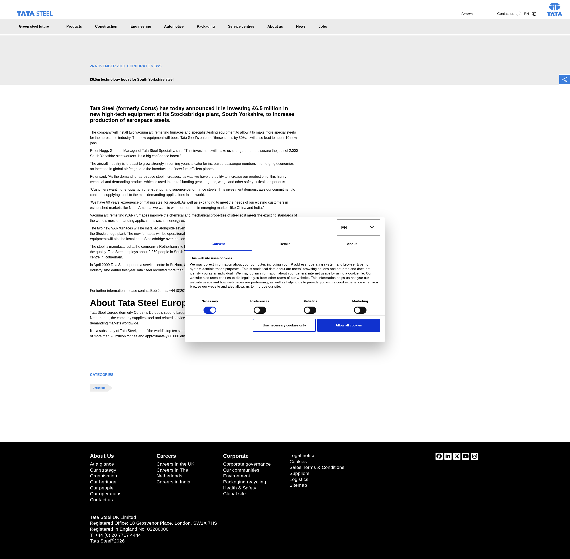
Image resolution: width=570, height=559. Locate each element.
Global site (234, 493)
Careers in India (173, 482)
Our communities (241, 470)
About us (275, 26)
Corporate (99, 388)
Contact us (505, 14)
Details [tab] (285, 244)
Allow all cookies (349, 325)
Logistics (298, 479)
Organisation (103, 476)
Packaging (206, 26)
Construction (106, 26)
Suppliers (299, 473)
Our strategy (103, 470)
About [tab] (352, 244)
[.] (456, 14)
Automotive (174, 26)
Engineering (140, 26)
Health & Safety (239, 488)
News (300, 26)
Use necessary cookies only (284, 325)
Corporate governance (247, 464)
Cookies (298, 461)
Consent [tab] (218, 244)
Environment (236, 476)
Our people (102, 488)
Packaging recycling (244, 482)
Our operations (106, 493)
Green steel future (34, 26)
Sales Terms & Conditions (316, 467)
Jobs (323, 26)
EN (344, 227)
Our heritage (103, 482)
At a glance (102, 464)
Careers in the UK (175, 464)
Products (74, 26)
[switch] (260, 310)
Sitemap (298, 485)
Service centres (241, 26)
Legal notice (302, 455)
